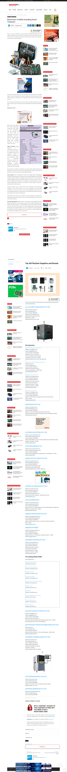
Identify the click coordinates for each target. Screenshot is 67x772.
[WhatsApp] (35, 25)
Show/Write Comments (24, 234)
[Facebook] (43, 0)
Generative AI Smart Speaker (53, 62)
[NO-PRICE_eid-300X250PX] (51, 26)
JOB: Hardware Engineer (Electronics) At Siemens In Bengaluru (53, 204)
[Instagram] (45, 0)
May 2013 (11, 223)
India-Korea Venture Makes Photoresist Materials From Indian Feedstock (53, 106)
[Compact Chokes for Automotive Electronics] (45, 183)
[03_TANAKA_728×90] (33, 771)
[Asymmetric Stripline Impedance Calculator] (45, 244)
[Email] (38, 25)
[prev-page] (43, 67)
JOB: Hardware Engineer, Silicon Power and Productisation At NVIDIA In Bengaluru (54, 209)
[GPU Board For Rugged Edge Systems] (45, 192)
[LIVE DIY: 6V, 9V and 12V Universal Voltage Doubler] (45, 162)
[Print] (40, 25)
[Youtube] (49, 0)
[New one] (24, 92)
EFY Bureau (12, 25)
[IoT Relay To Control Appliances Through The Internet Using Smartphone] (45, 58)
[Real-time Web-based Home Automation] (45, 75)
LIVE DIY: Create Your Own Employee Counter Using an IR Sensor (53, 153)
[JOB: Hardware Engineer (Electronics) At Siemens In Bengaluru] (45, 204)
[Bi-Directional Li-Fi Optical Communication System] (45, 54)
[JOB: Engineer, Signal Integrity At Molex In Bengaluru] (45, 219)
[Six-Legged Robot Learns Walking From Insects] (45, 101)
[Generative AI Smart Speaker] (45, 63)
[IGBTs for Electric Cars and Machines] (45, 179)
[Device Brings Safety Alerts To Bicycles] (45, 136)
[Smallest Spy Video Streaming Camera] (45, 85)
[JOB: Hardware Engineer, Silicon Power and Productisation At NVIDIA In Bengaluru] (45, 209)
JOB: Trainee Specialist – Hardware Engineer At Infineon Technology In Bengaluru (53, 214)
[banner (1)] (24, 123)
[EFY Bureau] (9, 25)
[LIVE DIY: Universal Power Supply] (45, 158)
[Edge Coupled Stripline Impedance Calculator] (45, 240)
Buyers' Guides (9, 16)
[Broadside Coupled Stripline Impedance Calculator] (45, 235)
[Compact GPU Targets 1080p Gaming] (45, 188)
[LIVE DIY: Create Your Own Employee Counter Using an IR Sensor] (45, 153)
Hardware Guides (14, 16)
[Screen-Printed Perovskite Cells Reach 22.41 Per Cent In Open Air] (45, 115)
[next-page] (45, 67)
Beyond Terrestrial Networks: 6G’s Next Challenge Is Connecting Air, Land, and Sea (53, 49)
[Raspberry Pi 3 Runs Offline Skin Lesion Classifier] (45, 110)
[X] (47, 0)
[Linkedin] (46, 0)
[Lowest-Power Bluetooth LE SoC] (45, 132)
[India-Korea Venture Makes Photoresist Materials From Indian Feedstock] (45, 106)
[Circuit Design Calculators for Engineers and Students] (45, 231)
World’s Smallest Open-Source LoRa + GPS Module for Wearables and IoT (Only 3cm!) (53, 80)
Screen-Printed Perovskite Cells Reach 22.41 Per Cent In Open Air (53, 115)
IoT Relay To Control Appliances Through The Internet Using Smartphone (54, 58)
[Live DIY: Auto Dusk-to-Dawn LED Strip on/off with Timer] (45, 167)
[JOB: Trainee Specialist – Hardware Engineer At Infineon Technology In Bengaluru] (45, 214)
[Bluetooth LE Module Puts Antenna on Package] (45, 127)
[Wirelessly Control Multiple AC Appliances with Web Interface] (45, 89)
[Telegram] (28, 25)
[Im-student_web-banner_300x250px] (51, 41)
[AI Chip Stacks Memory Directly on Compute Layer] (45, 141)
